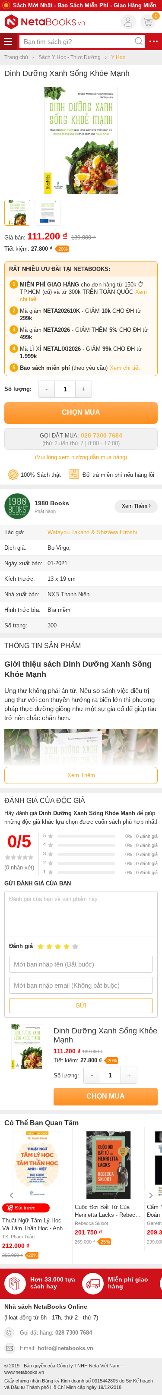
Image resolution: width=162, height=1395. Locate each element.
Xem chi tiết (125, 368)
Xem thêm (135, 506)
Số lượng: (18, 389)
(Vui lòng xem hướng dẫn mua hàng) (81, 457)
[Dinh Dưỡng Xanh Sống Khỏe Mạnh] (81, 192)
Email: (56, 1348)
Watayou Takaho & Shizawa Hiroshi (92, 532)
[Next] (150, 1195)
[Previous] (11, 1195)
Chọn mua (81, 412)
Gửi (81, 1005)
